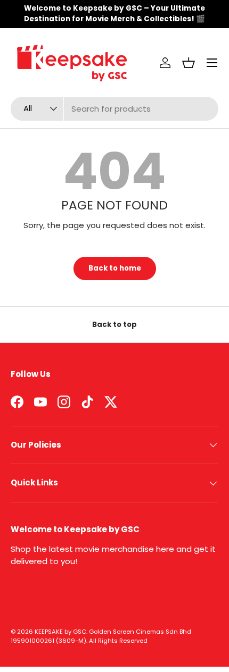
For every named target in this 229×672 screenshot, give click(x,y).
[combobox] (114, 109)
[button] (188, 62)
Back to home (114, 268)
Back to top (114, 325)
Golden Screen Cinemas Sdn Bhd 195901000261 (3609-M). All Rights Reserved (101, 636)
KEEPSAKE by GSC (60, 631)
